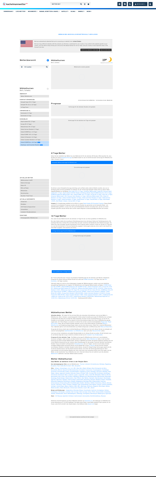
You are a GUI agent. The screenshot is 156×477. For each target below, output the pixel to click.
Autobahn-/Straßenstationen (28, 212)
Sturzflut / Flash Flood (26, 195)
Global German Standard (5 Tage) (30, 129)
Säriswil (109, 383)
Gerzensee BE (61, 371)
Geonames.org (88, 400)
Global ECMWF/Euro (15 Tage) (29, 132)
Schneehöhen (24, 209)
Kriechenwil (54, 374)
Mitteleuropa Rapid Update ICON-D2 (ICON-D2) (91, 288)
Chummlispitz (87, 390)
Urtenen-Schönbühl (107, 384)
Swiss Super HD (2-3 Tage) (76, 191)
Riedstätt (108, 379)
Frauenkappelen (97, 370)
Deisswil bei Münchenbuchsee (71, 370)
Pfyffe (93, 392)
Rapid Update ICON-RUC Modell (71, 193)
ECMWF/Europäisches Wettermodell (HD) (62, 194)
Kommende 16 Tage (26, 115)
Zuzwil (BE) (86, 387)
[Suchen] (81, 4)
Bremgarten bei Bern (100, 368)
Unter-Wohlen (92, 384)
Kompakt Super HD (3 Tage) (28, 102)
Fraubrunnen (88, 370)
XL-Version (92, 345)
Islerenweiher (86, 396)
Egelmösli (65, 396)
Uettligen (74, 384)
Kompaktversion (79, 343)
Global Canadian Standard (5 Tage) (71, 197)
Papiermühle (80, 379)
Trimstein (69, 384)
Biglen (84, 368)
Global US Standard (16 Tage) (29, 137)
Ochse (89, 392)
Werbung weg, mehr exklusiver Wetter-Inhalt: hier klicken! (78, 34)
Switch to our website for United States (89, 50)
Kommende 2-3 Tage (26, 113)
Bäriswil (60, 370)
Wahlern (71, 386)
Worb (61, 387)
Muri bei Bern (69, 376)
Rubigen (73, 381)
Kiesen (78, 373)
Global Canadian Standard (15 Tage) (31, 139)
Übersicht (23, 93)
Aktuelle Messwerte (27, 199)
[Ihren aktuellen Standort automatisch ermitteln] (84, 4)
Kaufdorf (68, 373)
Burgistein (53, 365)
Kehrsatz (73, 373)
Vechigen (53, 386)
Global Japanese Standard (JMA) (93, 294)
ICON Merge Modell (85, 193)
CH (27, 3)
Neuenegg (53, 378)
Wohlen (108, 386)
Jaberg (57, 373)
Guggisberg (83, 371)
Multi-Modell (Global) (62, 201)
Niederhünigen (61, 378)
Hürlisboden (61, 392)
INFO (111, 62)
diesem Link (91, 404)
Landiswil (70, 374)
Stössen (104, 383)
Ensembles (24, 119)
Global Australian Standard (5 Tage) (92, 197)
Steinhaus (87, 383)
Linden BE (91, 374)
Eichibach (71, 396)
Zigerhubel (108, 393)
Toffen (64, 384)
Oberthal (53, 379)
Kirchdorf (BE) (70, 365)
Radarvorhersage (25, 182)
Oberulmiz (59, 379)
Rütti (90, 381)
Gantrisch (93, 390)
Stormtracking (24, 193)
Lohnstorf (87, 364)
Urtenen (99, 384)
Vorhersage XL (25, 110)
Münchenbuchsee (92, 376)
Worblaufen (67, 387)
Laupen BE (81, 374)
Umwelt (81, 11)
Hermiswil (99, 371)
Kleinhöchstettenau (95, 396)
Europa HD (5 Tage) (26, 124)
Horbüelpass (54, 392)
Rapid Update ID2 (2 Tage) (28, 121)
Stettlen (93, 383)
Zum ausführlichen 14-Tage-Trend (62, 271)
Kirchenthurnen (95, 364)
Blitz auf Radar (25, 188)
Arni (69, 368)
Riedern (103, 379)
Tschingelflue (86, 393)
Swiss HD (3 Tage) (107, 194)
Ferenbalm (82, 370)
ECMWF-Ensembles (89, 279)
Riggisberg (108, 364)
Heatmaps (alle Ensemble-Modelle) (31, 145)
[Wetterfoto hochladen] (125, 4)
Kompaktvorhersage (27, 99)
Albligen (57, 368)
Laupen (76, 374)
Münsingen (108, 376)
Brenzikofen (54, 370)
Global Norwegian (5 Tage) (69, 199)
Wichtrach (89, 386)
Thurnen (82, 364)
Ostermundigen (72, 379)
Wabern (67, 386)
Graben (67, 371)
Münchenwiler (100, 376)
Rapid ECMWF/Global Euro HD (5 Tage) (101, 193)
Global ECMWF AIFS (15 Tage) (29, 134)
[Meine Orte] (88, 4)
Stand (65, 393)
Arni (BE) (73, 368)
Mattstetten (98, 374)
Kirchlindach (100, 373)
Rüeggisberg (79, 381)
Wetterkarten (54, 353)
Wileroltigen (102, 386)
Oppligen (64, 379)
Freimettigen (105, 370)
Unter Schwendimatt (83, 384)
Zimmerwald (73, 387)
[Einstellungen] (119, 4)
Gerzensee (54, 371)
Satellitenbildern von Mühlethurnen (74, 330)
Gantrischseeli (78, 396)
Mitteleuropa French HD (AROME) (77, 291)
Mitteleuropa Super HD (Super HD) (70, 290)
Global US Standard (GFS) (95, 286)
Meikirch (103, 374)
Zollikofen (80, 387)
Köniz (66, 374)
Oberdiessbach (99, 378)
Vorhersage (8, 11)
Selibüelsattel (59, 393)
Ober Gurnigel (75, 392)
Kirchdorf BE (92, 373)
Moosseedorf (54, 376)
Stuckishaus (98, 383)
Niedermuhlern (69, 378)
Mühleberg (76, 376)
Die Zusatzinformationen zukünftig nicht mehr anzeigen (82, 417)
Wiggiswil (95, 386)
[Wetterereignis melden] (130, 4)
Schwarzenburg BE (65, 383)
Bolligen (89, 368)
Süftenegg (79, 393)
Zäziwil (92, 387)
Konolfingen (107, 373)
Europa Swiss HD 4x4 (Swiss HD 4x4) (90, 290)
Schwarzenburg (55, 383)
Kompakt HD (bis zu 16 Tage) (29, 104)
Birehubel (76, 390)
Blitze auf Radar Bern (106, 326)
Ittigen (52, 373)
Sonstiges (23, 215)
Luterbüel (68, 392)
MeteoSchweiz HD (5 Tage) (28, 126)
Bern (81, 368)
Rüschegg (85, 381)
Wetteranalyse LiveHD (26, 180)
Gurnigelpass (100, 390)
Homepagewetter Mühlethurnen (29, 217)
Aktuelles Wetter (26, 177)
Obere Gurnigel (83, 392)
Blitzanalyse (24, 190)
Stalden (82, 383)
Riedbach (98, 379)
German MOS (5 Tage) (74, 201)
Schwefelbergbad (74, 383)
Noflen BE (63, 365)
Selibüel (53, 393)
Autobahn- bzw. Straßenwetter (95, 334)
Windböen (23, 204)
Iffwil (109, 371)
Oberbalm (91, 378)
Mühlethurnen (83, 376)
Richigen (93, 379)
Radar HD (23, 185)
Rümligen (102, 364)
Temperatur (24, 201)
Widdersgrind (101, 393)
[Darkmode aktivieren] (151, 4)
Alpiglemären (69, 390)
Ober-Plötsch (77, 378)
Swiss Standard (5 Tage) (79, 196)
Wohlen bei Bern (55, 387)
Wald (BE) (77, 386)
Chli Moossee (58, 396)
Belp (78, 368)
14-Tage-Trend (24, 107)
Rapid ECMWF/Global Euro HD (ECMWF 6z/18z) (74, 286)
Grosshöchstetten (74, 371)
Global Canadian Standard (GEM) (74, 294)
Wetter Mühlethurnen (26, 96)
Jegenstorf (62, 373)
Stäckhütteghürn (71, 393)
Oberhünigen (107, 378)
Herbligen (93, 371)
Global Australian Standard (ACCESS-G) (95, 293)
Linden (86, 374)
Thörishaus (59, 384)
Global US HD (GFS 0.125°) (65, 296)
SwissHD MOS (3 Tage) (96, 199)
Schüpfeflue (107, 392)
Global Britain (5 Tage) (83, 199)
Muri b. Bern (61, 376)
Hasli (58, 365)
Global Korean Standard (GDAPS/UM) (84, 296)
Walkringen (84, 386)
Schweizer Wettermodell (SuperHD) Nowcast (96, 191)
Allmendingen (63, 368)
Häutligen (104, 371)
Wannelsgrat (93, 393)
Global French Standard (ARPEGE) (96, 291)
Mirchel (108, 374)
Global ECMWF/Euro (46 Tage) (30, 142)
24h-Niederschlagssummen (28, 206)
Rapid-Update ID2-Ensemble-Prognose (93, 203)
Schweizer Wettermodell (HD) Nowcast (61, 196)
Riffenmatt (54, 381)
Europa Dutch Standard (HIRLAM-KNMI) (73, 293)
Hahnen (107, 390)
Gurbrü (88, 371)
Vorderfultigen (60, 386)
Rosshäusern (67, 381)
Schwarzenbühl (100, 392)
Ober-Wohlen (85, 378)
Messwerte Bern (96, 330)
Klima (73, 11)
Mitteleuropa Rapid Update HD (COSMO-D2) (66, 288)
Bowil (93, 368)
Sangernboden (96, 381)
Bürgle (81, 390)
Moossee (103, 396)
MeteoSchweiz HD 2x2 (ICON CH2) (67, 298)
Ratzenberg (87, 379)
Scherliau (103, 381)
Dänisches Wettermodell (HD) (95, 196)
